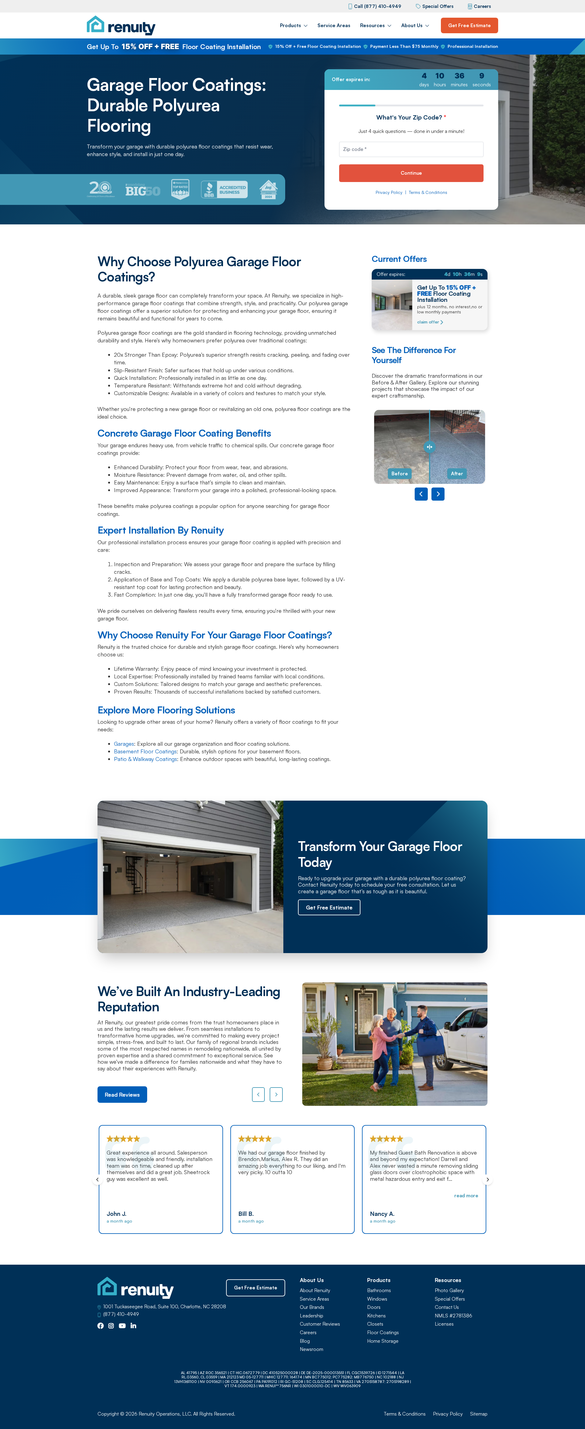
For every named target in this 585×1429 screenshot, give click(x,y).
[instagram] (111, 1326)
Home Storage (383, 1341)
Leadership (311, 1316)
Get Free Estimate (469, 25)
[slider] (429, 447)
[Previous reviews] (258, 1094)
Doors (374, 1307)
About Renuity (315, 1290)
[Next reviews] (276, 1094)
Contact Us (447, 1307)
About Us (412, 25)
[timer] (411, 79)
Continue (411, 173)
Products (290, 25)
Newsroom (311, 1349)
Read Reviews (122, 1094)
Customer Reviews (320, 1324)
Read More (335, 1195)
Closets (375, 1324)
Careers (482, 6)
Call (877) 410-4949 (377, 6)
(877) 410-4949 (121, 1314)
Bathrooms (379, 1290)
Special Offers (437, 6)
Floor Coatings (383, 1332)
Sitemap (479, 1414)
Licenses (444, 1324)
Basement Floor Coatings (145, 751)
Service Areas (333, 25)
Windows (377, 1299)
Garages (124, 743)
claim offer (428, 322)
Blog (305, 1341)
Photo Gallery (449, 1290)
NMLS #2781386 (453, 1316)
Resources (372, 25)
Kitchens (376, 1316)
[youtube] (122, 1326)
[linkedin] (133, 1326)
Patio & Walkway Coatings (145, 759)
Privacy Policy (389, 192)
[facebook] (101, 1326)
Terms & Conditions (428, 192)
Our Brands (312, 1307)
